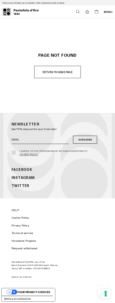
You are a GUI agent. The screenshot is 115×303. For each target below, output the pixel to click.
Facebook (21, 170)
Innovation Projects (23, 241)
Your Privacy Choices (33, 292)
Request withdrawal (24, 248)
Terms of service (22, 233)
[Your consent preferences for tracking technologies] (106, 293)
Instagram (23, 178)
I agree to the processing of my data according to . (53, 152)
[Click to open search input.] (77, 11)
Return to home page (57, 72)
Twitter (20, 186)
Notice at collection (17, 298)
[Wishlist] (87, 12)
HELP (15, 210)
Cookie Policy (20, 217)
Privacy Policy (29, 154)
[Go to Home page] (21, 12)
